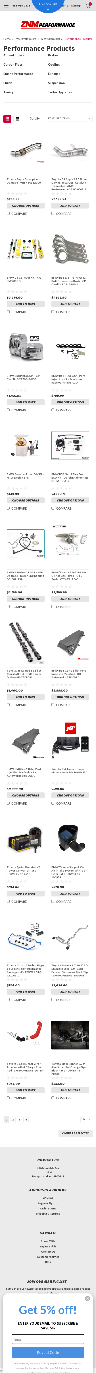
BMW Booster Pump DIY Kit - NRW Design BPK (26, 475)
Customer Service (48, 1256)
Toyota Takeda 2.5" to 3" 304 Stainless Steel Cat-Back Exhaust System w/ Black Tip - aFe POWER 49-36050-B (70, 970)
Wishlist (48, 1198)
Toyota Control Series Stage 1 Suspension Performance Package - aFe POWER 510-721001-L (25, 970)
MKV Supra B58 (50, 39)
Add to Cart (70, 206)
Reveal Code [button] (48, 1352)
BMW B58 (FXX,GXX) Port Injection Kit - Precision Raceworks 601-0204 (68, 379)
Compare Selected (75, 1133)
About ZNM (48, 1241)
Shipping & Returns (48, 1213)
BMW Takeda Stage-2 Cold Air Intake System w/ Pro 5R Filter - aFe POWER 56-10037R (69, 872)
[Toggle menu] (6, 7)
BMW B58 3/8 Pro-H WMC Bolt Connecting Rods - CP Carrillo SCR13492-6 (68, 281)
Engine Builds (48, 1246)
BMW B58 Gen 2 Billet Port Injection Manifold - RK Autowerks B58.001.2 (68, 674)
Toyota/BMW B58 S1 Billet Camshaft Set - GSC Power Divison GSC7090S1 (24, 674)
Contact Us (48, 1251)
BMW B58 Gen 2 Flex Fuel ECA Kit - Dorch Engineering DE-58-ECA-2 (69, 477)
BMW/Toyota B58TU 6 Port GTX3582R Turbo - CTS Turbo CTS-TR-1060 (69, 576)
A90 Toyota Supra (26, 39)
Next (85, 1119)
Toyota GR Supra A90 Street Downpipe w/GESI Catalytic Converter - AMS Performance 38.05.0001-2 (69, 184)
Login (41, 1203)
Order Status (48, 1208)
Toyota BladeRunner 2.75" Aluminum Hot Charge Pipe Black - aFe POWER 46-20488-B (68, 1069)
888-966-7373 (21, 5)
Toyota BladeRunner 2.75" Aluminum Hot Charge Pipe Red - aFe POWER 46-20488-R (25, 1069)
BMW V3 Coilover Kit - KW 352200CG (24, 279)
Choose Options (25, 206)
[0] (85, 5)
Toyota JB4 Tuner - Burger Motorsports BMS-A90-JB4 (69, 770)
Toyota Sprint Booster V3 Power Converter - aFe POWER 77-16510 (23, 870)
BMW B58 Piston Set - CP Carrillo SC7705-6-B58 (23, 377)
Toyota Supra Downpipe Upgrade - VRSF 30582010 (24, 180)
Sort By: (35, 118)
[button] (87, 1298)
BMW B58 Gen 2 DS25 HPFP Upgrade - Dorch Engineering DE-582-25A (25, 576)
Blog (48, 1262)
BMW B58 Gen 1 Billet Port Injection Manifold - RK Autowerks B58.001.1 (24, 772)
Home (7, 39)
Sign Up (76, 5)
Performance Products (78, 39)
